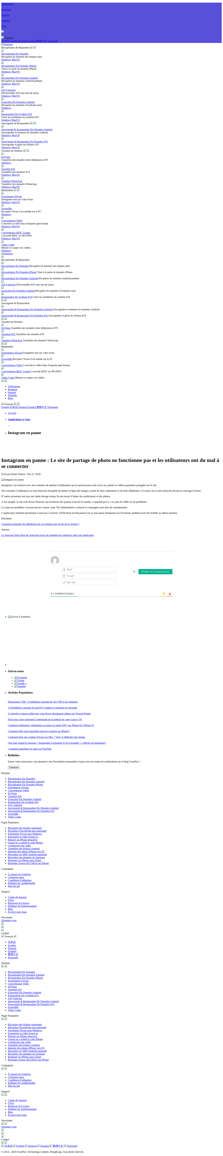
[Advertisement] (60, 445)
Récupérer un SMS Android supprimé (27, 854)
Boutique (6, 9)
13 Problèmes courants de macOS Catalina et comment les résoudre (42, 707)
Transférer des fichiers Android (24, 848)
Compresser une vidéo (19, 845)
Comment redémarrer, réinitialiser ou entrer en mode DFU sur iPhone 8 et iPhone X (51, 725)
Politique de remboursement (22, 906)
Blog (3, 26)
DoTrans (12, 793)
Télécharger (7, 4)
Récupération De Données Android (26, 781)
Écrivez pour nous (17, 912)
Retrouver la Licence (18, 903)
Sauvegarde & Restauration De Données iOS (31, 811)
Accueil (12, 413)
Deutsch (22, 41)
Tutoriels (5, 20)
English (14, 41)
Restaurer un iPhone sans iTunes (24, 860)
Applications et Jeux (19, 419)
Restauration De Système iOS (23, 802)
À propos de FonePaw (19, 874)
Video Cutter (14, 817)
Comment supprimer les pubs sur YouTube (30, 748)
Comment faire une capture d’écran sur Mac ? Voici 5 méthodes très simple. (47, 737)
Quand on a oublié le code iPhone (25, 842)
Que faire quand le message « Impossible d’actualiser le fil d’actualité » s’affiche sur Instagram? (57, 743)
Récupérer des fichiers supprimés (25, 828)
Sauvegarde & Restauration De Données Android (33, 808)
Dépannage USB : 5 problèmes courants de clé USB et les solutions (43, 701)
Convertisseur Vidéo (18, 790)
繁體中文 (42, 41)
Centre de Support (17, 897)
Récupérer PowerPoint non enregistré (27, 831)
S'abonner (13, 767)
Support (5, 15)
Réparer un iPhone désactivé (22, 839)
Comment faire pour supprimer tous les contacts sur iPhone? (39, 731)
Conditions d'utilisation (20, 880)
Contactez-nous (16, 877)
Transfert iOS (15, 796)
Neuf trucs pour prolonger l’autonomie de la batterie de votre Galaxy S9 (45, 719)
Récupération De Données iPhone (25, 784)
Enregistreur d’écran (18, 787)
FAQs (11, 900)
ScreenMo (13, 814)
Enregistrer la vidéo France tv (23, 836)
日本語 (5, 41)
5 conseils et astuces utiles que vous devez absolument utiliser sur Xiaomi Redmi (49, 713)
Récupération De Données (21, 778)
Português (53, 41)
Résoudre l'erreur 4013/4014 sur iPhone (28, 863)
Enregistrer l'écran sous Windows (25, 833)
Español (31, 41)
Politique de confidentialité (21, 883)
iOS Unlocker (15, 805)
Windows (6, 59)
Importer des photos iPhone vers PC (26, 851)
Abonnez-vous (8, 920)
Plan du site (14, 886)
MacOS (16, 59)
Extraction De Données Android (24, 799)
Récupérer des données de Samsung (26, 857)
